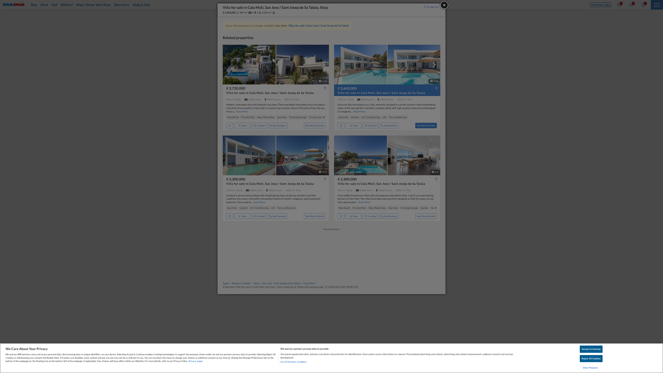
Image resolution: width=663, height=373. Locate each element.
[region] (331, 358)
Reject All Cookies (591, 358)
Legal (200, 361)
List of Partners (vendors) (293, 361)
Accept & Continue (591, 349)
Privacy (192, 361)
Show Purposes (590, 367)
